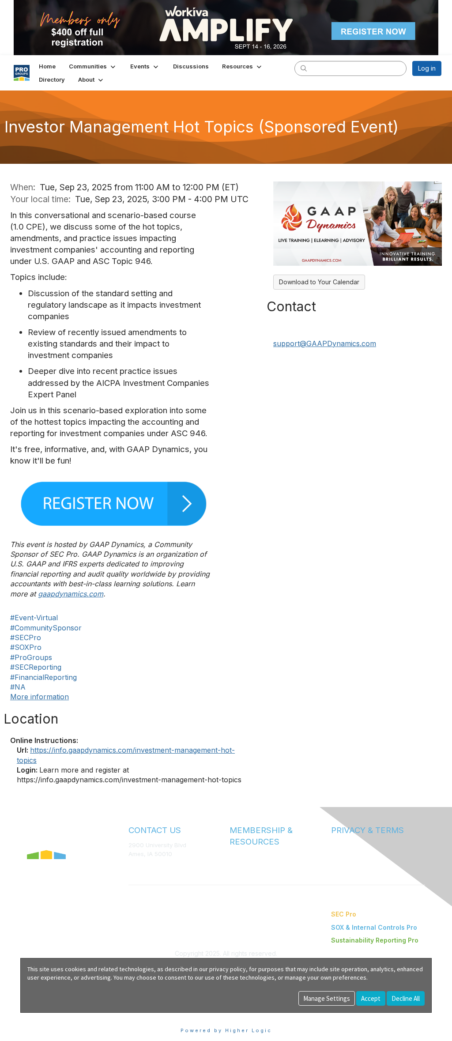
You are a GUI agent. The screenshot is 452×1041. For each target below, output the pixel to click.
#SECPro (25, 637)
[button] (93, 66)
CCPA (339, 862)
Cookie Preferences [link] (50, 1017)
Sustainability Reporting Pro (374, 940)
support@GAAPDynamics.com (324, 343)
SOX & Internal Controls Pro (374, 927)
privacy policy (227, 969)
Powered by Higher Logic (226, 1030)
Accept (370, 998)
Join (236, 856)
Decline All (406, 998)
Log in (427, 68)
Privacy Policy (350, 853)
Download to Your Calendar (319, 282)
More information (39, 696)
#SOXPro (25, 647)
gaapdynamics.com (70, 593)
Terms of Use (349, 845)
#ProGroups (31, 657)
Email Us (140, 867)
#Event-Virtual (34, 617)
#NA (18, 687)
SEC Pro (343, 914)
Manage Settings (326, 998)
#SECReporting (35, 667)
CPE (235, 874)
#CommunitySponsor (46, 627)
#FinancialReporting (43, 677)
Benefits (241, 865)
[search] (303, 68)
